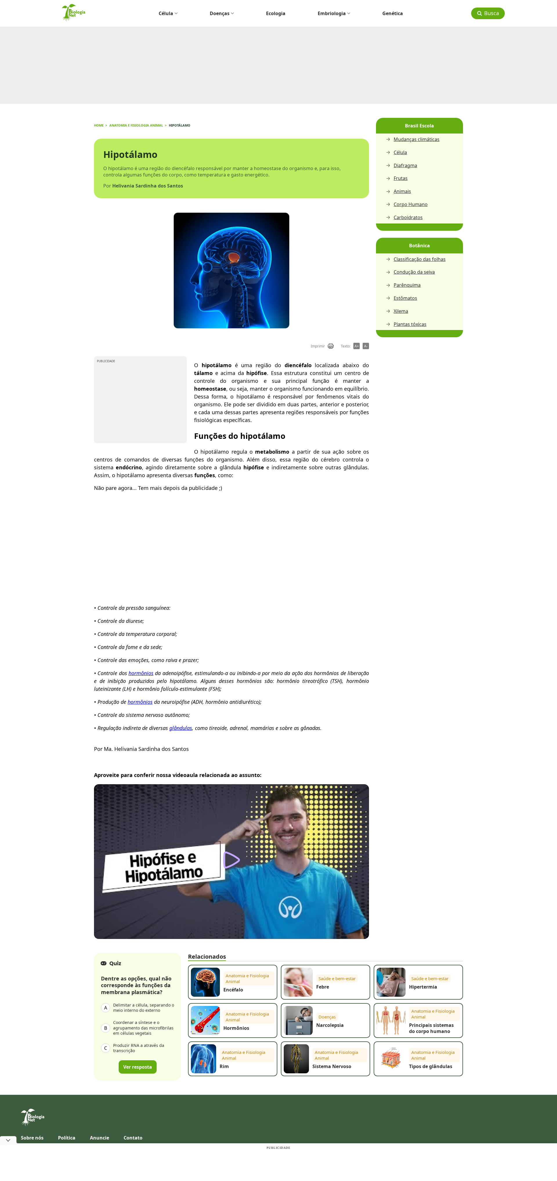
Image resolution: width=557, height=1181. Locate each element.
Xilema (401, 311)
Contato (133, 1138)
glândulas (180, 727)
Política (66, 1138)
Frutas (401, 178)
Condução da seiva (414, 272)
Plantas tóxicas (410, 324)
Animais (402, 191)
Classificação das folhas (420, 259)
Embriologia (332, 13)
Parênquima (407, 285)
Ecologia (275, 13)
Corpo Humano (411, 204)
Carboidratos (408, 217)
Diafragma (405, 166)
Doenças (219, 13)
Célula (166, 13)
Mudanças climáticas (417, 139)
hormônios (141, 673)
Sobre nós (32, 1138)
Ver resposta (137, 1067)
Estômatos (405, 298)
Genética (392, 13)
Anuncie (99, 1138)
